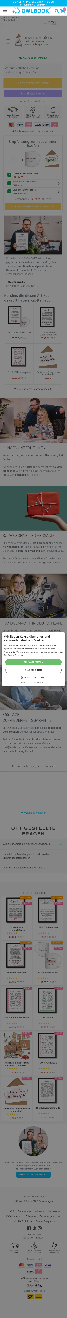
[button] (33, 678)
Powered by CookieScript (33, 682)
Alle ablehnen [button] (33, 670)
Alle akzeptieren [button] (33, 662)
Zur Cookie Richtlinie (13, 655)
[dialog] (33, 659)
